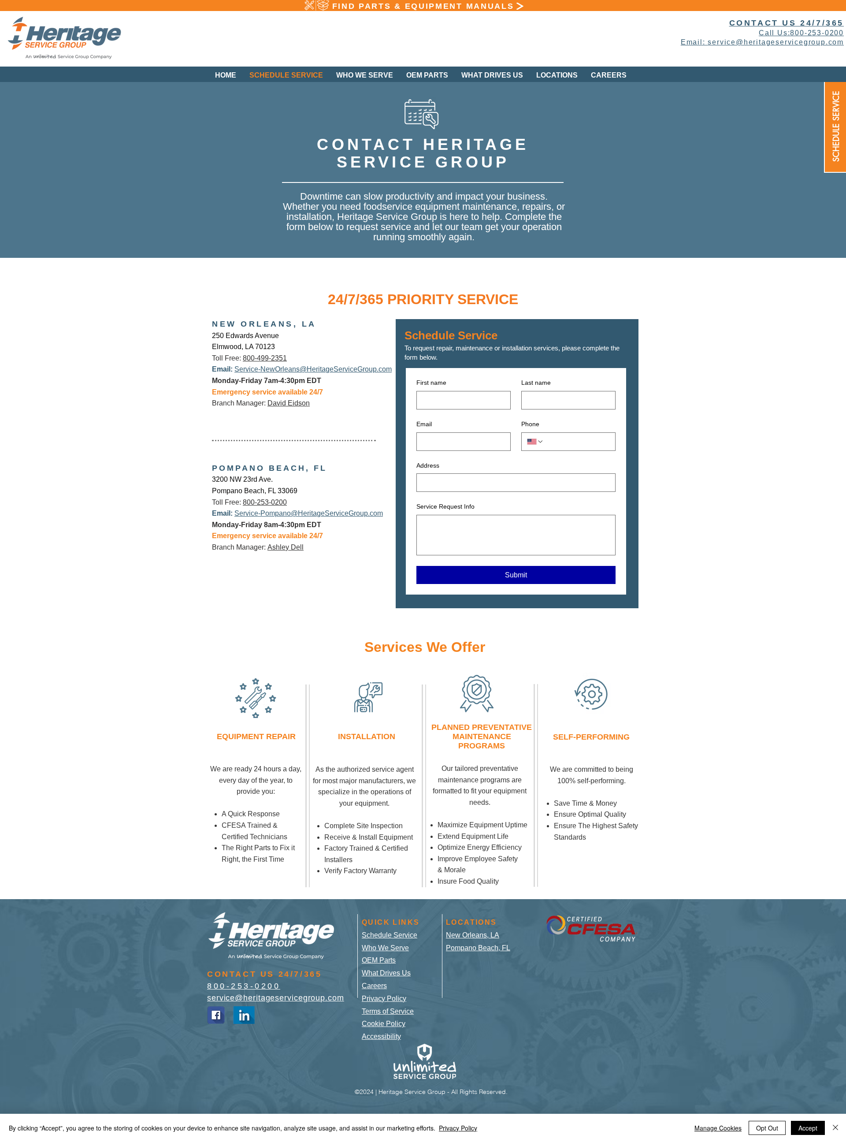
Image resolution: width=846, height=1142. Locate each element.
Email (424, 424)
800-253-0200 (265, 502)
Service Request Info (445, 506)
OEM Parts (379, 960)
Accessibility (381, 1036)
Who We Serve (385, 948)
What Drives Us (386, 973)
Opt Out (767, 1127)
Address (427, 465)
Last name (536, 382)
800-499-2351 (265, 358)
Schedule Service (389, 935)
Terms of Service (388, 1011)
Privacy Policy (384, 998)
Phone (530, 424)
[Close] (835, 1128)
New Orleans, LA (472, 935)
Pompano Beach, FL (478, 948)
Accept (807, 1127)
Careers (374, 985)
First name (431, 382)
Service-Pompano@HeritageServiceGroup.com (308, 513)
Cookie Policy (383, 1023)
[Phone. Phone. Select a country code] (535, 441)
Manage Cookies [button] (718, 1127)
